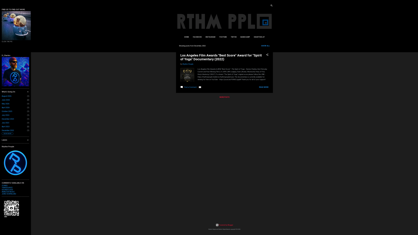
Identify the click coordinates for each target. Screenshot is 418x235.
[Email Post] (200, 88)
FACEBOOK (197, 37)
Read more (264, 87)
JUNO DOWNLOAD (9, 194)
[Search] (271, 6)
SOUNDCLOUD (7, 190)
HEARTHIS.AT (259, 37)
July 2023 (5, 123)
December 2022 (8, 130)
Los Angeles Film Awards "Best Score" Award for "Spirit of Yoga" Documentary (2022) (221, 57)
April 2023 (6, 127)
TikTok (234, 37)
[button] (267, 55)
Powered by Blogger (225, 225)
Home (186, 37)
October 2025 (7, 111)
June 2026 (6, 100)
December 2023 (8, 119)
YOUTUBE (223, 37)
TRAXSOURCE (7, 188)
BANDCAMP (245, 37)
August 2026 (6, 96)
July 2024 (5, 115)
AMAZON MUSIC (8, 192)
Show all (265, 46)
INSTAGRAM (210, 37)
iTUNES (5, 186)
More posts (224, 97)
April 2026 (6, 108)
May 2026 (5, 104)
